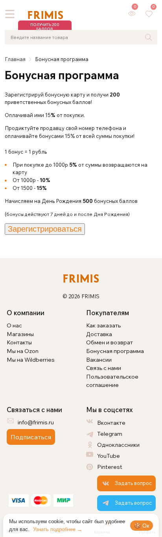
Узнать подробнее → (57, 529)
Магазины (20, 334)
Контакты (19, 342)
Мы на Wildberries (31, 359)
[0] (132, 13)
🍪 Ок (141, 525)
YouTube (108, 455)
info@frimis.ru (36, 422)
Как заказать (103, 325)
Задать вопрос (133, 483)
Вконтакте (111, 422)
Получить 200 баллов (44, 26)
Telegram (109, 433)
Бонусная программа (115, 351)
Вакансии (99, 359)
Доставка (99, 334)
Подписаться (31, 437)
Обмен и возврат (109, 342)
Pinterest (109, 466)
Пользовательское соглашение (112, 381)
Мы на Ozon (23, 351)
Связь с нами (103, 368)
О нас (14, 325)
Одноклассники (118, 444)
